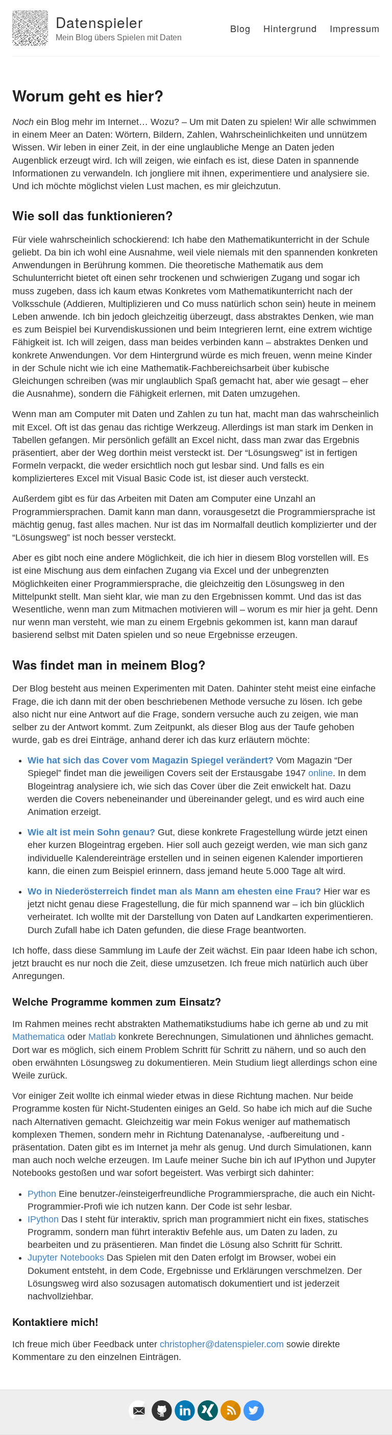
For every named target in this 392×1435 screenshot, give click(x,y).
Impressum (355, 28)
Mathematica (38, 1037)
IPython (43, 1219)
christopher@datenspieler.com (222, 1344)
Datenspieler (99, 22)
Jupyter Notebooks (66, 1257)
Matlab (102, 1037)
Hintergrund (290, 28)
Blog (240, 28)
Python (42, 1194)
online (320, 773)
